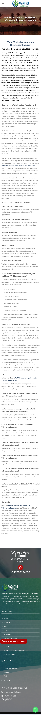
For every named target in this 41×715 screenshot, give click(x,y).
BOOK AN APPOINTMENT (15, 641)
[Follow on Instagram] (7, 699)
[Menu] (2, 3)
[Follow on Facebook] (3, 699)
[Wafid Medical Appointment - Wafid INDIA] (20, 3)
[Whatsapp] (35, 710)
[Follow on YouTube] (10, 699)
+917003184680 (20, 572)
